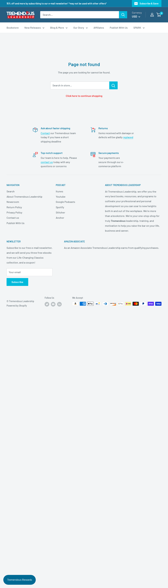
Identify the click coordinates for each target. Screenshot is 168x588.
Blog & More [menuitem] (57, 27)
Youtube (60, 196)
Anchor (60, 217)
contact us (47, 162)
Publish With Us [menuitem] (119, 27)
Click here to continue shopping (84, 95)
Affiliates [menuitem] (99, 27)
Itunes (59, 191)
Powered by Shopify (17, 305)
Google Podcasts (65, 201)
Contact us (13, 217)
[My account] (152, 15)
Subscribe (17, 281)
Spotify (60, 207)
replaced (128, 137)
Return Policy (14, 207)
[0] (159, 15)
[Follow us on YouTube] (53, 304)
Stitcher (60, 212)
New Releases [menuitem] (32, 27)
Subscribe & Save (149, 3)
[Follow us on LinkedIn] (59, 304)
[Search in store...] (113, 85)
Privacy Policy (14, 212)
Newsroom (13, 201)
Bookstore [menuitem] (13, 27)
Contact (45, 133)
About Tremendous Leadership (24, 196)
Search (11, 191)
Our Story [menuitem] (78, 27)
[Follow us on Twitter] (47, 304)
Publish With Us (15, 223)
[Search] (123, 14)
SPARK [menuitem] (137, 27)
